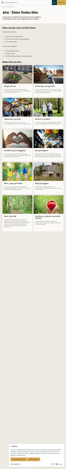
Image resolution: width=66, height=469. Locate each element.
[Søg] (54, 2)
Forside (3, 6)
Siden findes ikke (9, 6)
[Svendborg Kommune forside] (9, 2)
